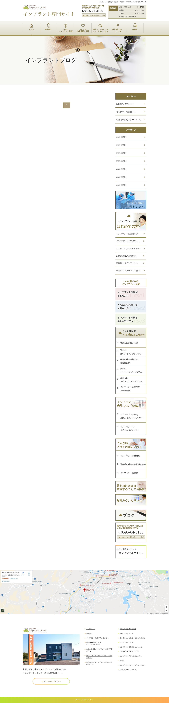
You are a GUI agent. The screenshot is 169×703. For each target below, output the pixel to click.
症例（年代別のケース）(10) (128, 120)
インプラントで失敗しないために (131, 647)
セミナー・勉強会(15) (125, 112)
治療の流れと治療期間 (126, 256)
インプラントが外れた (130, 456)
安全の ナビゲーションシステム (131, 370)
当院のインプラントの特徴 (128, 271)
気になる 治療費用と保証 (83, 30)
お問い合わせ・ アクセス (118, 30)
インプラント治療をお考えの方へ (131, 656)
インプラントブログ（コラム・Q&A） (132, 665)
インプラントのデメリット (128, 241)
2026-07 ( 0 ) (121, 145)
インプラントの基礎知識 (127, 234)
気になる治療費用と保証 (128, 629)
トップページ (90, 629)
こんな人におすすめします (128, 248)
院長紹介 (48, 29)
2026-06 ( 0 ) (121, 153)
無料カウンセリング (126, 633)
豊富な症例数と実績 (129, 343)
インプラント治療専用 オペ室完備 (130, 389)
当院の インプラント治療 (66, 30)
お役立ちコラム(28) (124, 104)
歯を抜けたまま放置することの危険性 (132, 638)
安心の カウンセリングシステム (131, 352)
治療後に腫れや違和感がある (133, 464)
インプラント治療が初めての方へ (97, 638)
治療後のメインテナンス (127, 263)
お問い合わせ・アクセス (128, 670)
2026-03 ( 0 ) (121, 177)
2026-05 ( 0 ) (121, 161)
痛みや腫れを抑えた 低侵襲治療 (129, 361)
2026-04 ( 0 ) (121, 169)
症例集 (135, 29)
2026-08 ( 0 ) (121, 137)
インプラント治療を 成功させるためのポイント (132, 416)
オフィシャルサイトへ (51, 681)
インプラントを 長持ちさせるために (129, 428)
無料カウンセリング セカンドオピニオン (100, 30)
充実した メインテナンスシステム (131, 379)
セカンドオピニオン (126, 642)
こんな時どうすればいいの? (129, 651)
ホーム (31, 29)
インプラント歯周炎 (130, 473)
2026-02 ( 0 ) (121, 185)
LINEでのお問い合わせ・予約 (95, 15)
